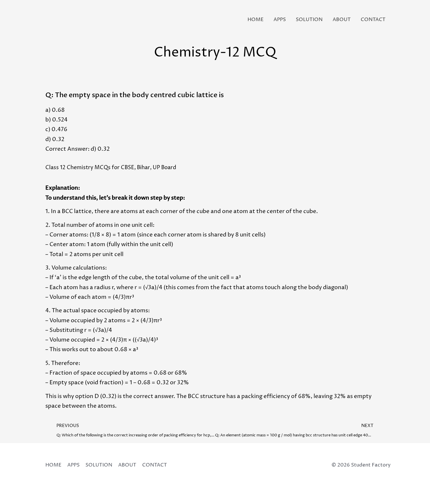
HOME (255, 19)
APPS (280, 19)
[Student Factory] (50, 19)
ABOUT (342, 19)
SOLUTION (309, 19)
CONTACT (373, 19)
